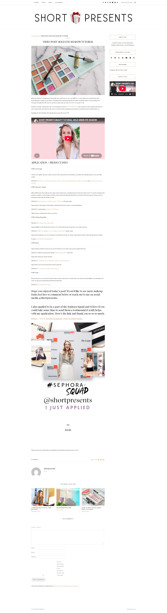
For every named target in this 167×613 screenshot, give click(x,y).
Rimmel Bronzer (42, 201)
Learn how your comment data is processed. (65, 586)
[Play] (112, 94)
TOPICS (43, 2)
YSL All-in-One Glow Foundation (47, 181)
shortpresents (49, 468)
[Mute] (130, 94)
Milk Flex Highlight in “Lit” (45, 231)
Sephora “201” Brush (52, 209)
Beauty (38, 36)
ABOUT (50, 2)
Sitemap (36, 2)
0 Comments (34, 459)
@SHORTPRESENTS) (71, 106)
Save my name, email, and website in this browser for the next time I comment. (60, 568)
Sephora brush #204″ (59, 231)
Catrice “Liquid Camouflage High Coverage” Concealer (72, 181)
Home (33, 36)
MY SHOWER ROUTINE (63, 508)
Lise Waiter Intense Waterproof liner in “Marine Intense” (53, 260)
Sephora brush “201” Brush (55, 201)
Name (33, 548)
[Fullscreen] (133, 94)
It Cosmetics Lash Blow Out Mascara (48, 268)
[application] (123, 88)
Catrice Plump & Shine (44, 284)
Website (33, 557)
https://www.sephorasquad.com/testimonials (56, 318)
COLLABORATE (59, 2)
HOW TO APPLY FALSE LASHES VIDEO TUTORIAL (91, 508)
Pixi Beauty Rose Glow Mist (45, 223)
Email (33, 552)
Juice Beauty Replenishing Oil (44, 239)
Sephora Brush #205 (61, 252)
